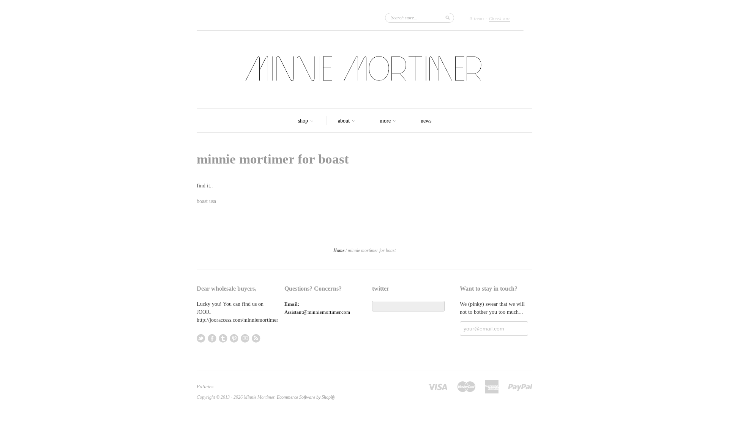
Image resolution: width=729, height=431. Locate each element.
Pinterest (234, 338)
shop (303, 121)
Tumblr (223, 338)
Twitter (201, 338)
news (426, 121)
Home (338, 250)
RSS (256, 338)
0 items (477, 18)
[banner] (364, 69)
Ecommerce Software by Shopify (306, 397)
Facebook (212, 338)
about (344, 121)
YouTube (245, 338)
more (386, 121)
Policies (205, 386)
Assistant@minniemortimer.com (317, 312)
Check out (499, 18)
